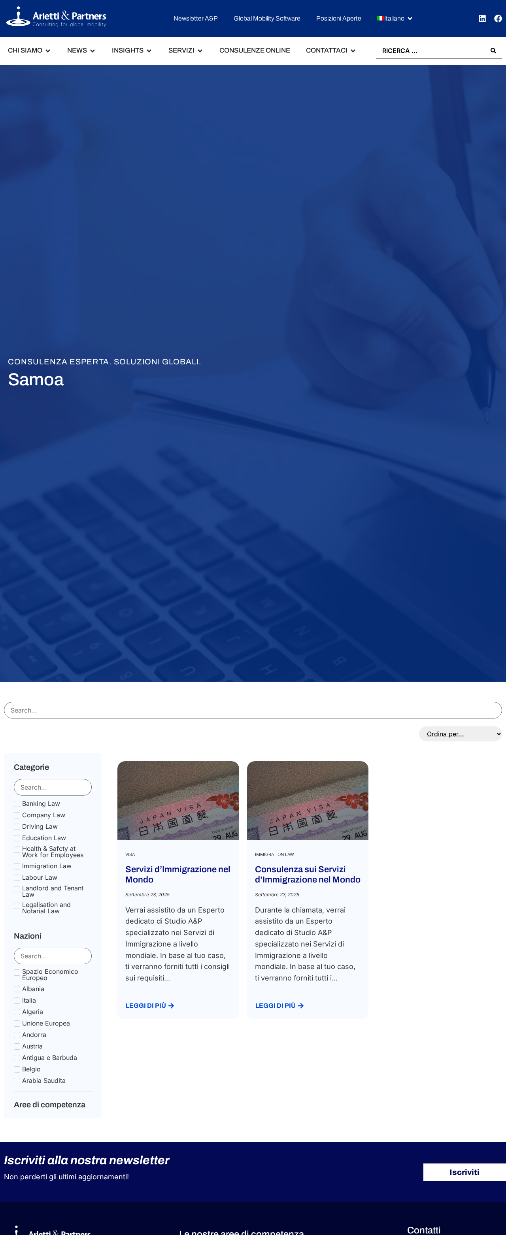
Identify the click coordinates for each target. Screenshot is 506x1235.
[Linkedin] (482, 19)
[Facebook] (498, 19)
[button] (395, 18)
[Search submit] (493, 50)
